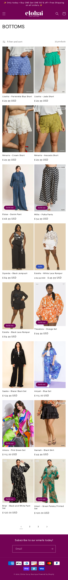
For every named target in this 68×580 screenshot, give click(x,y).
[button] (3, 13)
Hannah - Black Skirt (44, 450)
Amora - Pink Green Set (13, 450)
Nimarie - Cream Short (13, 155)
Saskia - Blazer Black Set (14, 391)
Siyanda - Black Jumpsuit (14, 273)
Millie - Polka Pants (43, 214)
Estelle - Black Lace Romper (16, 332)
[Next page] (46, 526)
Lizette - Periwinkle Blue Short (17, 96)
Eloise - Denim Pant (12, 214)
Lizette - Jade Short (44, 96)
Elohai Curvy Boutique (29, 574)
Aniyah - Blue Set (42, 391)
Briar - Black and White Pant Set (16, 507)
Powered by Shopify (46, 574)
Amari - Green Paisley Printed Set (49, 507)
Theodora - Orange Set (45, 329)
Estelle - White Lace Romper (48, 273)
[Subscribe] (52, 549)
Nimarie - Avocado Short (46, 155)
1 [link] (21, 526)
